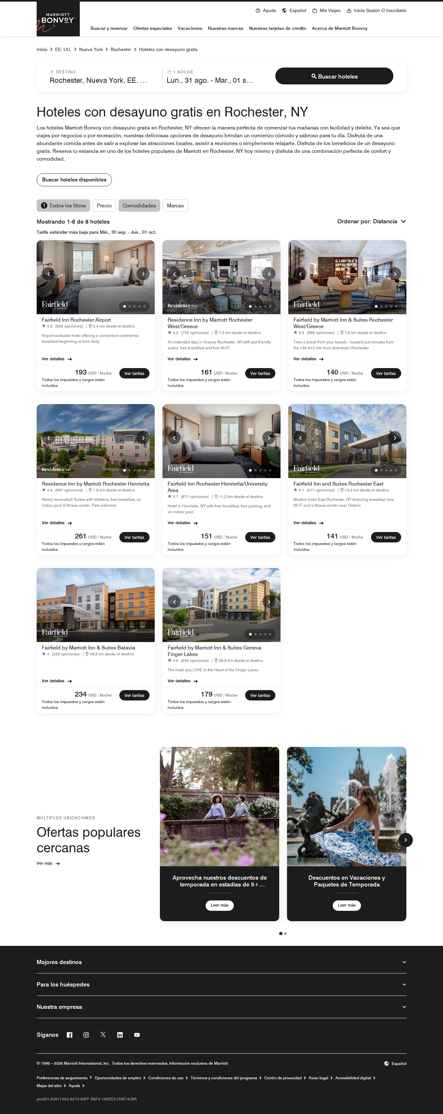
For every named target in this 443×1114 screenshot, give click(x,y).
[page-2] (285, 934)
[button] (294, 9)
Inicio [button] (42, 49)
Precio (104, 206)
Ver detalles (53, 358)
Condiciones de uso (166, 1078)
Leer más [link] (220, 905)
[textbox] (104, 80)
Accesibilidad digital (353, 1078)
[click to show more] (406, 840)
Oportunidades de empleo (118, 1078)
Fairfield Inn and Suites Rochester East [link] (338, 484)
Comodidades (139, 206)
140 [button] (332, 372)
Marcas (175, 206)
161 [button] (206, 372)
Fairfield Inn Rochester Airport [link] (76, 320)
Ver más (45, 863)
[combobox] (104, 77)
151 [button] (206, 536)
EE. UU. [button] (63, 49)
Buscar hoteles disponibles (74, 180)
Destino (66, 71)
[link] (64, 326)
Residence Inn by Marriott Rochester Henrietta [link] (96, 484)
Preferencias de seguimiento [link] (62, 1078)
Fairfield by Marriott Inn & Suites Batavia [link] (88, 648)
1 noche (183, 71)
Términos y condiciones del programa (224, 1078)
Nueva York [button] (91, 49)
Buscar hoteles (338, 76)
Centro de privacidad (283, 1078)
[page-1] (281, 934)
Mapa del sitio (49, 1085)
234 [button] (81, 694)
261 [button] (81, 536)
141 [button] (332, 536)
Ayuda (74, 1085)
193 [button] (81, 372)
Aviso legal (318, 1078)
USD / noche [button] (100, 373)
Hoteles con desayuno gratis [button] (168, 49)
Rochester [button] (121, 49)
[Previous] (48, 273)
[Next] (143, 273)
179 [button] (206, 694)
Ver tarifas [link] (134, 373)
